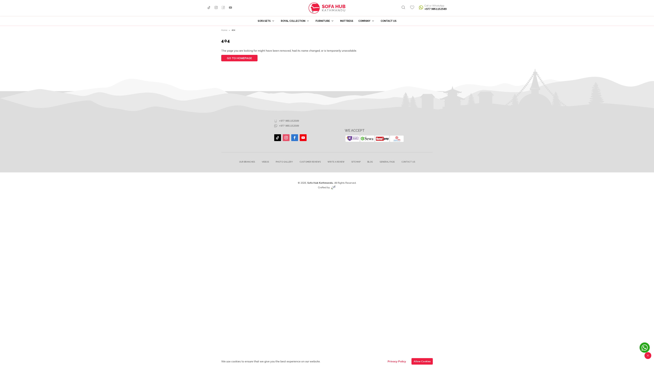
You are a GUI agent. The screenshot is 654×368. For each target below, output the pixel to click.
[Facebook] (223, 8)
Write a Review (336, 162)
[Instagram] (216, 8)
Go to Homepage (239, 58)
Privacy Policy (397, 361)
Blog (370, 162)
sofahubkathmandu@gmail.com (296, 115)
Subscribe (421, 113)
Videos (265, 162)
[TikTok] (209, 8)
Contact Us (388, 21)
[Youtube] (230, 8)
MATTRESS (346, 21)
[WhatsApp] (421, 8)
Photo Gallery (284, 162)
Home (224, 30)
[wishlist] (412, 8)
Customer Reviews (310, 162)
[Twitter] (277, 137)
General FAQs (387, 162)
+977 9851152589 (435, 9)
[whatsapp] (645, 349)
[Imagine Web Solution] (333, 187)
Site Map (356, 162)
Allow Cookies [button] (422, 361)
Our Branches (247, 162)
